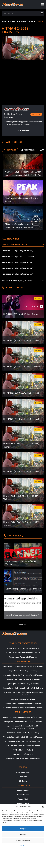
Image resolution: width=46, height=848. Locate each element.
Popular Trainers (23, 795)
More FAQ (23, 624)
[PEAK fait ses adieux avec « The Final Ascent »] (23, 191)
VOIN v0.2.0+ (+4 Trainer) (23, 750)
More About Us (23, 130)
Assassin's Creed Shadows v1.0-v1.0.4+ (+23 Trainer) (23, 717)
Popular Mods (23, 799)
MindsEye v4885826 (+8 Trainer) (23, 699)
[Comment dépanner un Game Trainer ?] (23, 581)
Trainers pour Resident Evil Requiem (23, 657)
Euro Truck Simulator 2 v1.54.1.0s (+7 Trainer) (23, 746)
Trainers (40, 21)
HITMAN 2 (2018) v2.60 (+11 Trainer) (17, 268)
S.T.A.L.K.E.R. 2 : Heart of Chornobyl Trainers (23, 653)
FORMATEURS (29, 150)
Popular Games (23, 790)
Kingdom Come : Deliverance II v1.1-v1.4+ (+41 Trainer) (23, 688)
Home (4, 21)
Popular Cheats (23, 803)
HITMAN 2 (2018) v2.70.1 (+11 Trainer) (18, 256)
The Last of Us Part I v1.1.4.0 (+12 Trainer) (23, 733)
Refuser (23, 834)
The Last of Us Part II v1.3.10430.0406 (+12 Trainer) (23, 737)
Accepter (23, 829)
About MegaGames (23, 772)
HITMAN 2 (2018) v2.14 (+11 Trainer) (17, 274)
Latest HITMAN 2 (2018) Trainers (14, 244)
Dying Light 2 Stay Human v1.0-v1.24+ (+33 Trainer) (23, 666)
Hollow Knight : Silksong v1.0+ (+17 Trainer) (23, 679)
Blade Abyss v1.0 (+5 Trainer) (23, 754)
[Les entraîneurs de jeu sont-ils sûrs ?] (23, 607)
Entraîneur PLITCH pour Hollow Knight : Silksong (23, 703)
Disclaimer (23, 781)
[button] (43, 806)
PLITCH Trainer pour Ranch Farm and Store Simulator (23, 708)
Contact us (23, 777)
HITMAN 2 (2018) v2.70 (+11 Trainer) (17, 262)
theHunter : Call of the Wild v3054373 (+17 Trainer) (23, 675)
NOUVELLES (11, 150)
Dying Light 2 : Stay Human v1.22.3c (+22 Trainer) (23, 721)
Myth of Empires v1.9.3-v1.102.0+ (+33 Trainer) (23, 741)
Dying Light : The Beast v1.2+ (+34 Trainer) (23, 684)
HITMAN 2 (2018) (26, 21)
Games (12, 21)
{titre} (22, 845)
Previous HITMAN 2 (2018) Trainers (17, 281)
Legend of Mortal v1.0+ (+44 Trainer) (23, 671)
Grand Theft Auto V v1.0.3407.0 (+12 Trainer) (23, 758)
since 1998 (36, 114)
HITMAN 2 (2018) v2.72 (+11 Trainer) (17, 250)
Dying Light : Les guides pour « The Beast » (23, 648)
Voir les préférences (23, 840)
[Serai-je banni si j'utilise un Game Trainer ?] (23, 554)
